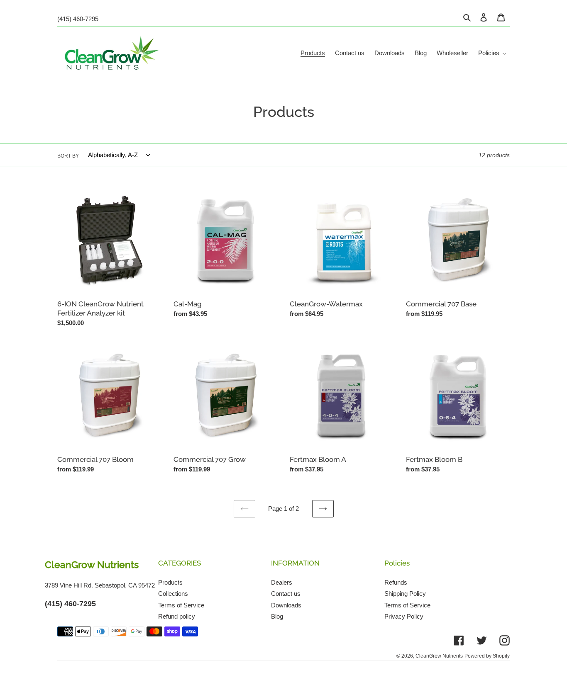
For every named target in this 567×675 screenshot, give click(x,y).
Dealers (281, 581)
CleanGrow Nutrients (439, 655)
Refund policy (176, 616)
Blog (277, 616)
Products (170, 581)
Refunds (395, 581)
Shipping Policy (405, 593)
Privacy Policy (403, 616)
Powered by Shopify (487, 655)
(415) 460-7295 (77, 18)
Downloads (286, 604)
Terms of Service (181, 604)
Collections (173, 593)
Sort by (68, 155)
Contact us (286, 593)
